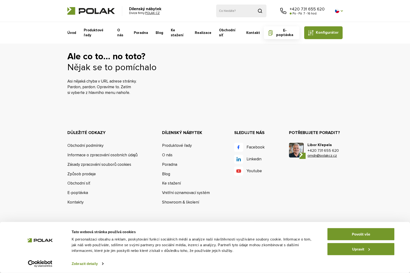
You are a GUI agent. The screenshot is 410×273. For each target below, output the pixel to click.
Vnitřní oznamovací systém (186, 192)
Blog (159, 33)
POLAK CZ (91, 11)
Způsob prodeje (81, 173)
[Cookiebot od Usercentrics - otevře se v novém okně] (40, 263)
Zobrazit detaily (85, 264)
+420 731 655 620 (307, 9)
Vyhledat (260, 11)
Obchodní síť (227, 32)
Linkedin (254, 159)
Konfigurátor (327, 32)
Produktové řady (93, 32)
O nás (120, 32)
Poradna (141, 33)
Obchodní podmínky (85, 145)
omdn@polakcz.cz (322, 155)
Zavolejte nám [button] (283, 11)
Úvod (71, 33)
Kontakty (75, 202)
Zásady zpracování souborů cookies (99, 164)
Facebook (256, 147)
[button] (339, 11)
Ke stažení (177, 32)
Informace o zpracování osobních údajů (102, 155)
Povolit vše (361, 234)
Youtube (254, 170)
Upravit (358, 249)
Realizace (203, 33)
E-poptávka (284, 32)
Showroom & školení (180, 202)
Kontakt (253, 33)
